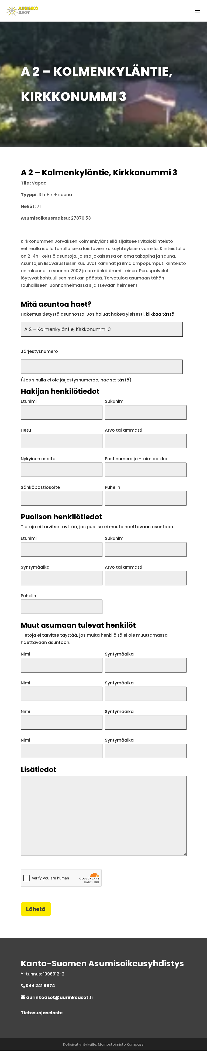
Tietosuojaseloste (42, 1013)
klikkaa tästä (160, 314)
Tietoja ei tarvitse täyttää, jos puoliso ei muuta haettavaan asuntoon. (97, 527)
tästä (123, 380)
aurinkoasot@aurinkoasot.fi (59, 997)
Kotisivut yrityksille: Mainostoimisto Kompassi (103, 1044)
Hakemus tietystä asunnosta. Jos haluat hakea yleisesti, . (98, 314)
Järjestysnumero (39, 351)
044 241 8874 (40, 985)
